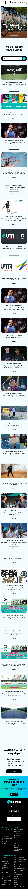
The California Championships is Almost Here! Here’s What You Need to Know (14, 664)
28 (24, 737)
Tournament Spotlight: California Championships (14, 513)
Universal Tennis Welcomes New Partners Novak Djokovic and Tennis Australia (14, 308)
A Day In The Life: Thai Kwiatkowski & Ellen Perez (14, 188)
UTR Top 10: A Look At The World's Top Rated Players (14, 143)
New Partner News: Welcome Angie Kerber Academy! (14, 484)
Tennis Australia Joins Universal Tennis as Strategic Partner (14, 278)
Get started (14, 771)
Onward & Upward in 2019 (14, 425)
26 (17, 737)
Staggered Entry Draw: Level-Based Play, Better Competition (14, 694)
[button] (1, 2)
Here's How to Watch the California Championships (14, 618)
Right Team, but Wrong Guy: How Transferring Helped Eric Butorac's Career (14, 366)
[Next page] (19, 740)
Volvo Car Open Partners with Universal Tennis (14, 396)
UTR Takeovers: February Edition (14, 114)
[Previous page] (2, 737)
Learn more (14, 33)
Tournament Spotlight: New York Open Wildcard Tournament (14, 588)
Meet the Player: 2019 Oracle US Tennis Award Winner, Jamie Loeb (14, 85)
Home (2, 6)
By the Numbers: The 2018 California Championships (14, 454)
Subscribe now (14, 819)
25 (13, 737)
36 (15, 740)
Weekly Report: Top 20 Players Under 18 (14, 633)
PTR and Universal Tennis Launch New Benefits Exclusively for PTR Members (14, 172)
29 (8, 740)
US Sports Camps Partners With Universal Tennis (14, 543)
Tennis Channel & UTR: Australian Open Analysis (14, 249)
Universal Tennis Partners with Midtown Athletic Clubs (14, 724)
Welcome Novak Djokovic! (14, 337)
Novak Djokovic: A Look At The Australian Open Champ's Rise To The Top (14, 219)
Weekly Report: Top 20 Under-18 (14, 558)
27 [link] (21, 737)
